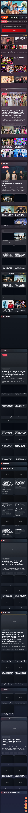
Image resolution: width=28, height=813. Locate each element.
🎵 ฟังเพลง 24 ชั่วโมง (13, 17)
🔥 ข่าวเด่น (21, 17)
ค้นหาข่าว (14, 30)
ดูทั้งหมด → (25, 35)
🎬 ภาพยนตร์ (4, 17)
